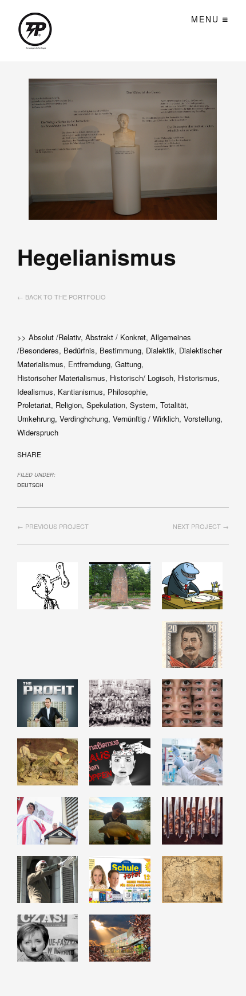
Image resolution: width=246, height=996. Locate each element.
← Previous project (53, 526)
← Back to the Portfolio (61, 296)
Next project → (201, 526)
